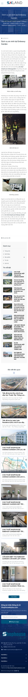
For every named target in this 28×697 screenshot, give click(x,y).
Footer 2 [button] (4, 654)
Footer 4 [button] (4, 661)
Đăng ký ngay (14, 622)
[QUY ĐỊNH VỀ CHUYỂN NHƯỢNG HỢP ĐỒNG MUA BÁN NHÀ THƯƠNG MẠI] (7, 354)
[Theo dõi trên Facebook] (15, 670)
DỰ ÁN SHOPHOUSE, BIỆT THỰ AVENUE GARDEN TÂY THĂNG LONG (19, 346)
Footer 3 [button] (4, 658)
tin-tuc (23, 25)
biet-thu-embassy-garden (14, 21)
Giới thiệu (7, 254)
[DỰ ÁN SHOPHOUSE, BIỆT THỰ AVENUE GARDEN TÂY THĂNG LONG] (7, 344)
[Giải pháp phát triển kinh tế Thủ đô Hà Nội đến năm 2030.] (7, 289)
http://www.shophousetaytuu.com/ (16, 667)
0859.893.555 (9, 646)
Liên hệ (7, 263)
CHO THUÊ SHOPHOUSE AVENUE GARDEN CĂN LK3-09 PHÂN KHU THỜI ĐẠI (13, 477)
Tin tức (19, 25)
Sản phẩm (7, 257)
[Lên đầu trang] (23, 689)
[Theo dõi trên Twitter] (16, 670)
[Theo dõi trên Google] (18, 670)
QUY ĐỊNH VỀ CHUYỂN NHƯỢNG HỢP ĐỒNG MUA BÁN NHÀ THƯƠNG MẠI (19, 356)
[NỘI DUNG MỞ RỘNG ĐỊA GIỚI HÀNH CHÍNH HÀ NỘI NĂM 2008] (7, 336)
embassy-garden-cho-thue (17, 23)
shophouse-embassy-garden (9, 25)
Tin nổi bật (7, 268)
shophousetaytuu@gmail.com (13, 649)
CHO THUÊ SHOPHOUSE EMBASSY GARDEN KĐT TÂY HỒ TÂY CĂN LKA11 (12, 531)
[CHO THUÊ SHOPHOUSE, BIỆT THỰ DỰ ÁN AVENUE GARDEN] (7, 273)
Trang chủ (7, 251)
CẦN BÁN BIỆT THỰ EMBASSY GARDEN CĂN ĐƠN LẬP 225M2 (14, 558)
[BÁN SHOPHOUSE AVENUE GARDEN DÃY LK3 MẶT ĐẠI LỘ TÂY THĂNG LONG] (7, 317)
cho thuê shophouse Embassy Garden (14, 215)
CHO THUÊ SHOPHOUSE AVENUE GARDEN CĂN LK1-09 (13, 449)
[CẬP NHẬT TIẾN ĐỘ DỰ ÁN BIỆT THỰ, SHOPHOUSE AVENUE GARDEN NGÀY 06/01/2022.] (7, 327)
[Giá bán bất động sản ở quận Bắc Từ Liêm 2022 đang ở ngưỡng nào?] (7, 281)
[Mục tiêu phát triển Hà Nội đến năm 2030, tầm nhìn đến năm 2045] (7, 297)
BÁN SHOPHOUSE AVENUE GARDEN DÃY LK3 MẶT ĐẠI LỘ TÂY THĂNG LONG (19, 319)
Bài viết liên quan (14, 370)
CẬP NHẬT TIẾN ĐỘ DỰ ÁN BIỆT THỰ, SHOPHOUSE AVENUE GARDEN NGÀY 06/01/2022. (19, 328)
